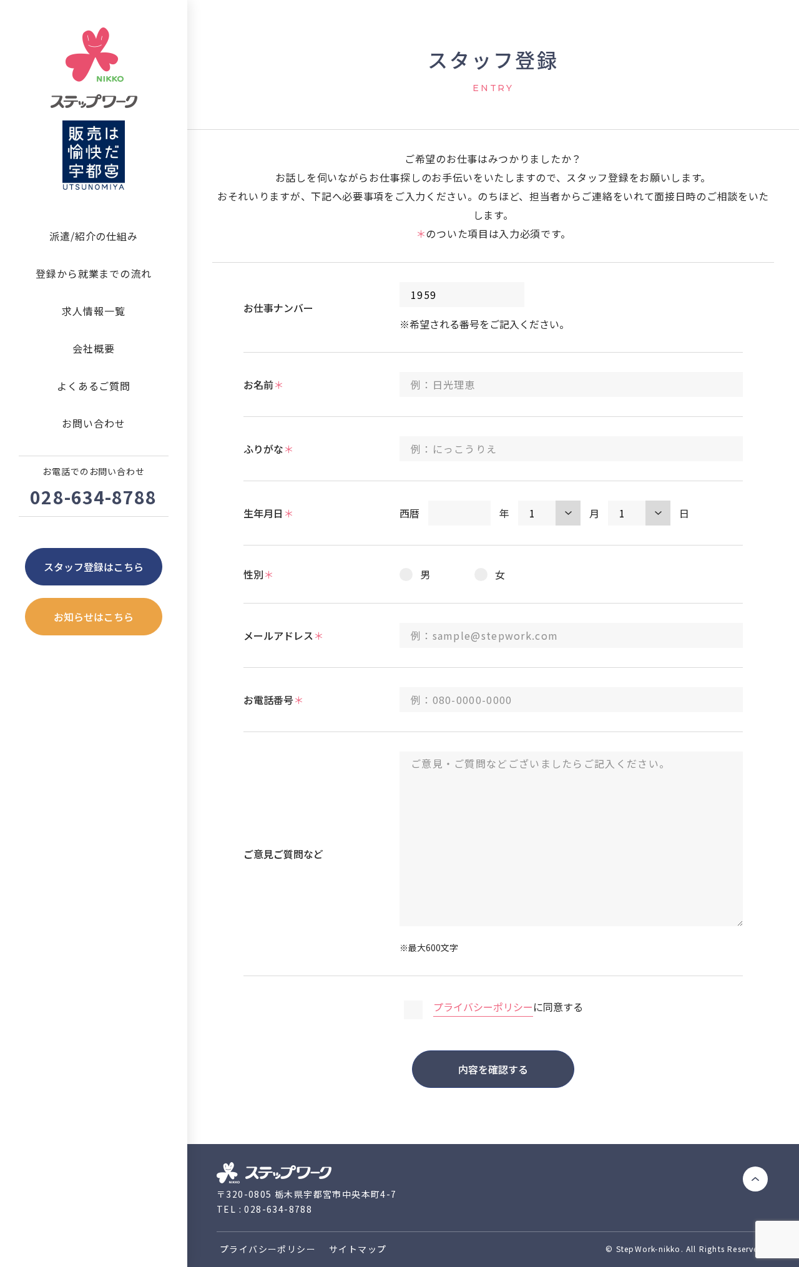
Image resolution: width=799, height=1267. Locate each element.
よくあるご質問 (93, 386)
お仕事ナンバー (278, 307)
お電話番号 (273, 699)
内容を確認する (493, 1069)
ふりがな (268, 448)
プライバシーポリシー (483, 1006)
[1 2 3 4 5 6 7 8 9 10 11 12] (549, 513)
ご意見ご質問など (283, 853)
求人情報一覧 (93, 311)
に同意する (508, 1006)
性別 (258, 574)
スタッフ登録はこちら (94, 566)
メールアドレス (283, 635)
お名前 (263, 384)
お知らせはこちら (94, 616)
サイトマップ (357, 1249)
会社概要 (93, 348)
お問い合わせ (93, 423)
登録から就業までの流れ (94, 273)
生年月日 (268, 513)
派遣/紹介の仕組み (93, 236)
